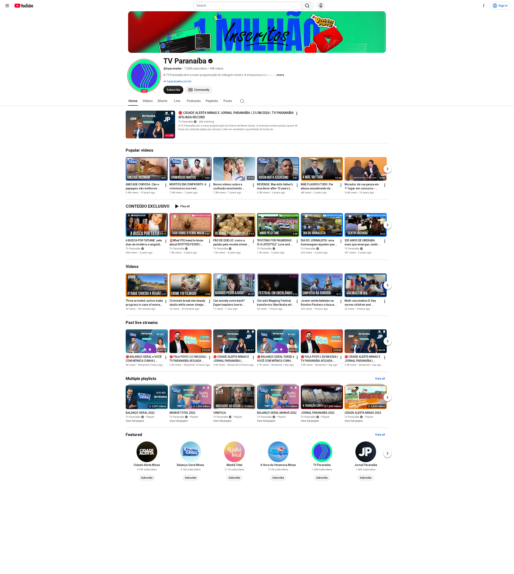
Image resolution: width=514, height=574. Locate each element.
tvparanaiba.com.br (179, 81)
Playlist (150, 417)
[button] (144, 76)
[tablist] (257, 101)
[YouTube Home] (23, 5)
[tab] (133, 101)
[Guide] (7, 5)
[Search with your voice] (321, 6)
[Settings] (483, 5)
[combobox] (248, 5)
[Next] (387, 169)
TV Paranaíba (185, 121)
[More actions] (297, 113)
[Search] (307, 6)
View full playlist (135, 421)
